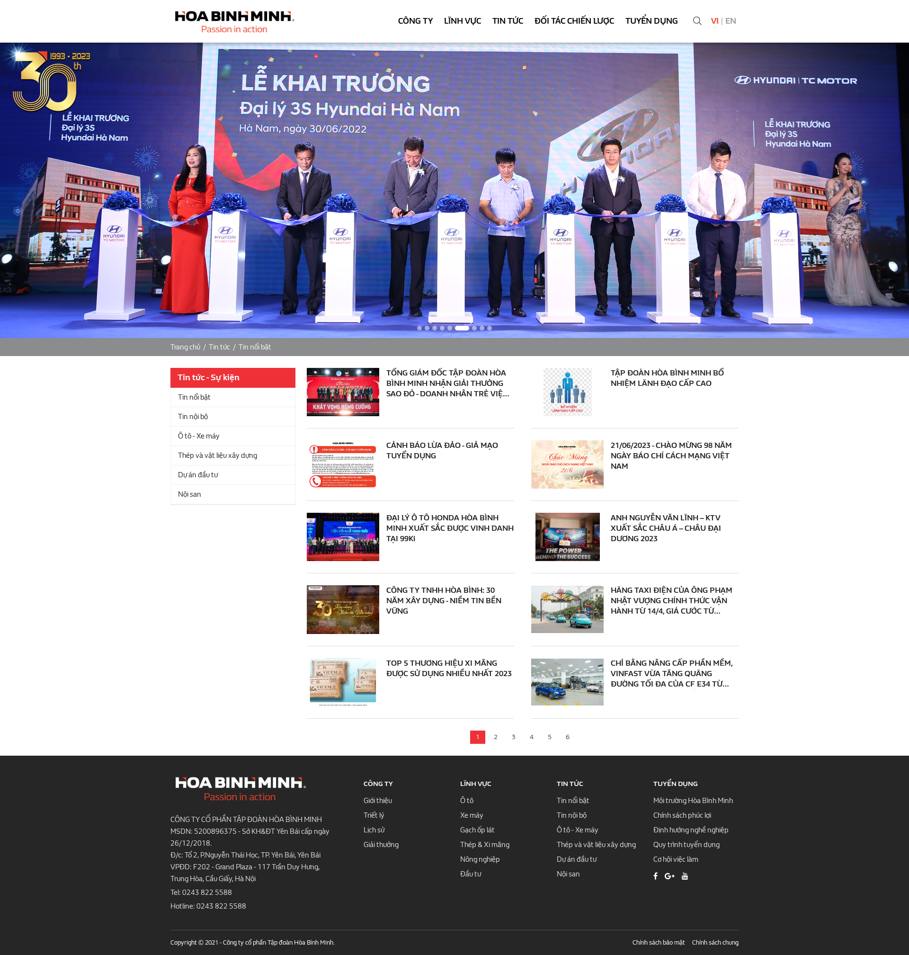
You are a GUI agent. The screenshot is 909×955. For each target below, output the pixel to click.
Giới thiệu (378, 800)
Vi (715, 21)
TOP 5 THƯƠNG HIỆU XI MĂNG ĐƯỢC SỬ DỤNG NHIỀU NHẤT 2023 (449, 668)
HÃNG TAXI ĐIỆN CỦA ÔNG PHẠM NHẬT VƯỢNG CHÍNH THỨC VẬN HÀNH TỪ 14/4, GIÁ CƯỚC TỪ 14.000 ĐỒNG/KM (671, 601)
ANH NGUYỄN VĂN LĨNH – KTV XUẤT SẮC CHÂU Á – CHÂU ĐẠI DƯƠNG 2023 (666, 528)
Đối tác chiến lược (574, 21)
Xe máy (471, 815)
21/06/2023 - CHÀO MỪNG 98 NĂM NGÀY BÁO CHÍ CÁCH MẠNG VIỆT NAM (671, 456)
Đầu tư (470, 874)
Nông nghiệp (480, 859)
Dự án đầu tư (198, 475)
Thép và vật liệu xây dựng (217, 455)
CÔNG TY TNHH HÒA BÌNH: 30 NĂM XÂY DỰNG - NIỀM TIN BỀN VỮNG (443, 601)
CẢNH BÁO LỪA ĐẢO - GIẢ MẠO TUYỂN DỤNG (442, 450)
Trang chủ (185, 347)
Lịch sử (374, 830)
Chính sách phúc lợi (682, 815)
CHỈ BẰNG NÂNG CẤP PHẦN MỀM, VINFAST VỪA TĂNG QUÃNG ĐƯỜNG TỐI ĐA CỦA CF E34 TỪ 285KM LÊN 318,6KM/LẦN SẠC (671, 674)
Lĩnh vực (462, 21)
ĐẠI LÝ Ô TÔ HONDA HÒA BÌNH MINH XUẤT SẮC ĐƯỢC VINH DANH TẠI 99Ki (450, 528)
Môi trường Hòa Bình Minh (693, 800)
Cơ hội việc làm (675, 859)
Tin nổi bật (255, 347)
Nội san (189, 494)
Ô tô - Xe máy (199, 436)
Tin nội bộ (193, 416)
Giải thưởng (381, 844)
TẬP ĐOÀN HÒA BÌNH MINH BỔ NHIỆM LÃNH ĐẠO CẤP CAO (667, 378)
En (730, 21)
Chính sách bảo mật (659, 942)
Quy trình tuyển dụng (686, 844)
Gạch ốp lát (477, 830)
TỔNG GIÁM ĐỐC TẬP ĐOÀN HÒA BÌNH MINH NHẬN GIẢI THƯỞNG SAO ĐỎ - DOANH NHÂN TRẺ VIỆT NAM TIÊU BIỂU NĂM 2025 (447, 383)
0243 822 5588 (207, 892)
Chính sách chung (715, 942)
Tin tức (507, 21)
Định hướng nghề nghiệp (691, 830)
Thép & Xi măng (484, 844)
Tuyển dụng (651, 21)
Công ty (415, 21)
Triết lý (374, 815)
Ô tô (466, 800)
